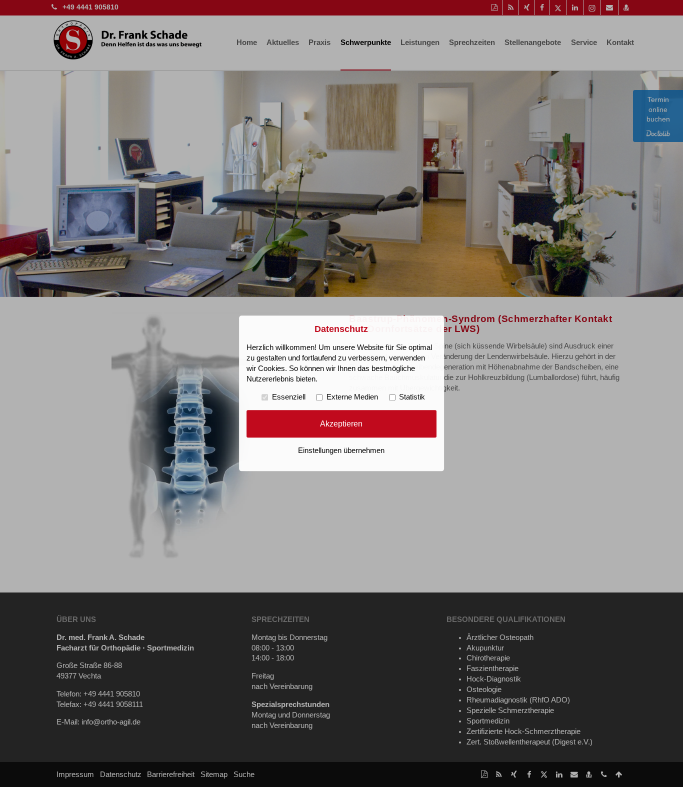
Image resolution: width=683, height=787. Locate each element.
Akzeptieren (341, 423)
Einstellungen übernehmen (341, 451)
